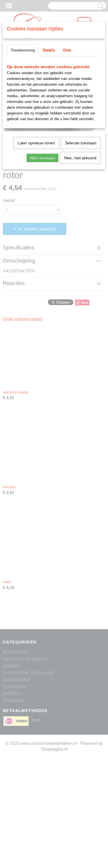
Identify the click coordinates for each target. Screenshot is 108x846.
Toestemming (23, 50)
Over (67, 50)
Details (49, 50)
